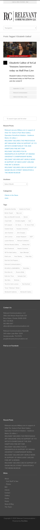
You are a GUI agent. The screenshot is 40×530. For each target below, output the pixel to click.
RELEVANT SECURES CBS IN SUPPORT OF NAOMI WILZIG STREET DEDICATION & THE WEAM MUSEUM (21, 170)
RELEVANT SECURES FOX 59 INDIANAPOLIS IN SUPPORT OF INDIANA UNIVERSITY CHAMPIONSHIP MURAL (20, 154)
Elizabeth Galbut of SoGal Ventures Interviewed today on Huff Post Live (22, 66)
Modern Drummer (22, 248)
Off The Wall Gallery (11, 252)
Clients (7, 490)
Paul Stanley (18, 256)
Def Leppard (8, 225)
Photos (8, 484)
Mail (27, 2)
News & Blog (9, 504)
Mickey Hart (25, 244)
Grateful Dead (9, 229)
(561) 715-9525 (21, 2)
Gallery (7, 495)
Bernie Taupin (9, 213)
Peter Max (28, 256)
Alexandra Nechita (10, 209)
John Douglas (21, 233)
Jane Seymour (9, 233)
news (25, 96)
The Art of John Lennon (12, 284)
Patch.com (8, 256)
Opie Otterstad (24, 252)
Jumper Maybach (21, 237)
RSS (29, 6)
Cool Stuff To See (12, 481)
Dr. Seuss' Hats (29, 225)
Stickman (16, 280)
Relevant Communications (20, 92)
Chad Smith (8, 221)
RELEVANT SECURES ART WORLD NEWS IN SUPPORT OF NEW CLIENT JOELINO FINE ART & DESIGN (20, 162)
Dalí (29, 221)
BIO (6, 487)
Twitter (11, 6)
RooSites (24, 521)
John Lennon (9, 237)
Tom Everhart (26, 284)
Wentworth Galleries (11, 292)
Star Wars (7, 280)
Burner (26, 217)
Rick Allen (26, 268)
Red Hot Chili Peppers (11, 260)
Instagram (20, 6)
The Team (8, 507)
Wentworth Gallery (25, 292)
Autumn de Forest (24, 209)
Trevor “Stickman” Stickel (12, 288)
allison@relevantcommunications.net (16, 326)
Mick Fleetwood (9, 248)
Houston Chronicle (22, 229)
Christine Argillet (20, 221)
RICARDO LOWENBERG (12, 268)
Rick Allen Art (8, 272)
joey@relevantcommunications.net (15, 339)
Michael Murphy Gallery (12, 244)
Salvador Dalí (21, 276)
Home (7, 498)
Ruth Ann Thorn (9, 276)
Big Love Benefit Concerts (12, 217)
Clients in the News (18, 96)
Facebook (15, 6)
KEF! (31, 237)
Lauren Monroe (9, 240)
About (7, 478)
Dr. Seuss (18, 225)
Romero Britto (20, 272)
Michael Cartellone (23, 240)
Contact (7, 493)
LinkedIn (24, 6)
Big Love (19, 213)
